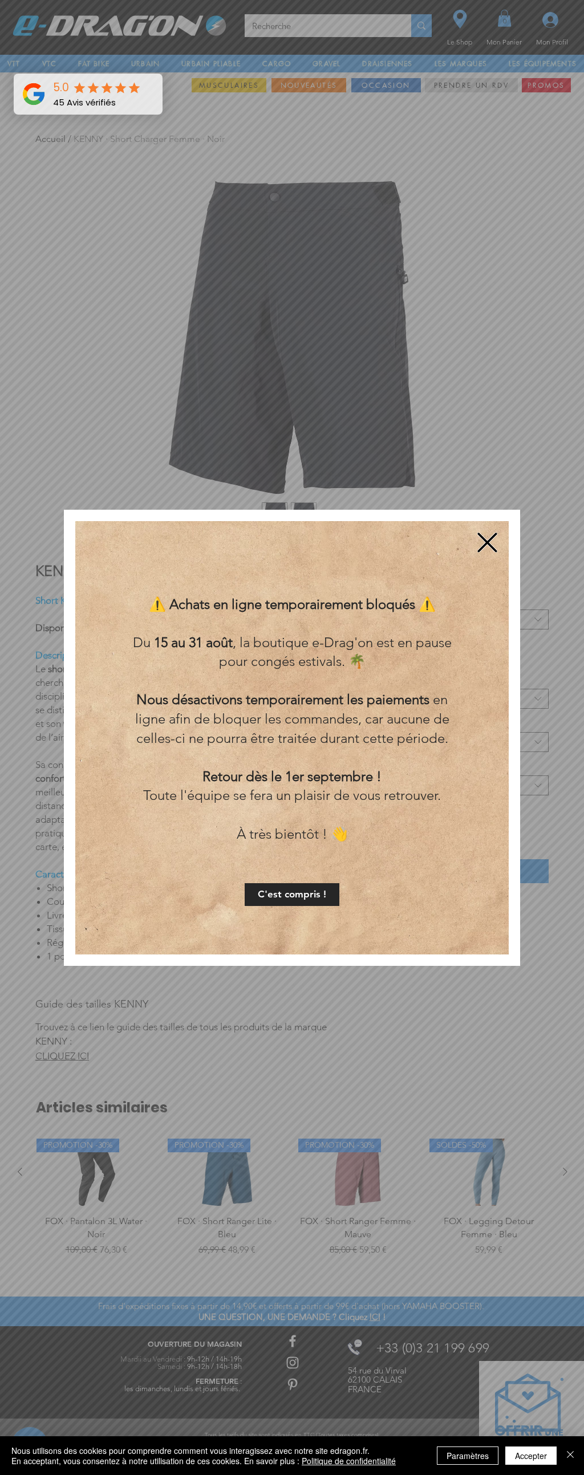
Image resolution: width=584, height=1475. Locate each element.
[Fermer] (570, 1455)
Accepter (531, 1455)
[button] (292, 894)
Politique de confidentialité (349, 1460)
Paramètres (468, 1455)
